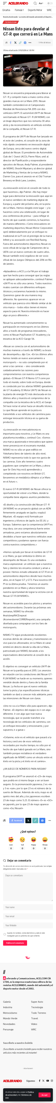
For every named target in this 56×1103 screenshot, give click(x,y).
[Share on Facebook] (10, 42)
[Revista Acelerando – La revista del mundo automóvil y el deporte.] (12, 1081)
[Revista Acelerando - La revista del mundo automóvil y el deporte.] (18, 3)
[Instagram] (52, 1081)
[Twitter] (43, 1081)
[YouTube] (47, 1081)
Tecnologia (11, 22)
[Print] (25, 42)
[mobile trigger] (5, 3)
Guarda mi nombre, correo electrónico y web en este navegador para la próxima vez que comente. (26, 934)
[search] (35, 3)
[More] (30, 42)
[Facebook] (39, 1081)
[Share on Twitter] (15, 42)
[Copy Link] (20, 42)
